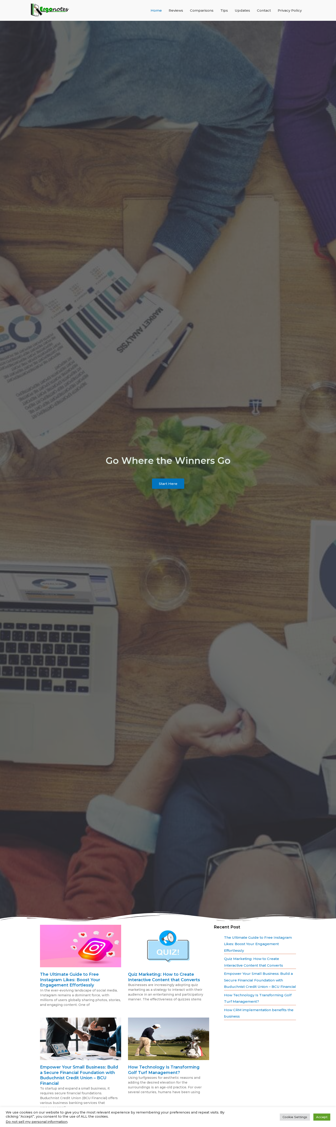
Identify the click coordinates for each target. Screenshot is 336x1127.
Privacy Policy (290, 10)
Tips (224, 10)
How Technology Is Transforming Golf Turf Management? (164, 1070)
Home (156, 10)
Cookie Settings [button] (295, 1117)
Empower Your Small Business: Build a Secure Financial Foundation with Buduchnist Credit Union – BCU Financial (79, 1075)
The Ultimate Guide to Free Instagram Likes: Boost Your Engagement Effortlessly (70, 980)
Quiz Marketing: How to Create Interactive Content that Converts (164, 977)
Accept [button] (322, 1117)
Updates (242, 10)
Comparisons (201, 10)
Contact (264, 10)
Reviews (176, 10)
